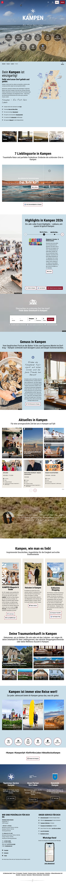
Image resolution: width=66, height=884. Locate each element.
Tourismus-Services (32, 873)
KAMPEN (4, 597)
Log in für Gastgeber (44, 831)
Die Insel (8, 63)
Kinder (44, 320)
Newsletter (18, 874)
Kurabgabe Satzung (44, 833)
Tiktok (5, 855)
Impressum (23, 874)
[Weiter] (62, 234)
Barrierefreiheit (46, 874)
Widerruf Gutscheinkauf (37, 874)
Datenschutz (29, 874)
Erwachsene (38, 320)
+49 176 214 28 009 (11, 844)
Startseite (3, 63)
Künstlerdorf (15, 112)
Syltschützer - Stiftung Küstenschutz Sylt (53, 873)
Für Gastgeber (19, 873)
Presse (14, 873)
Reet (21, 106)
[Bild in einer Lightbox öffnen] (35, 242)
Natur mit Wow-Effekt (13, 109)
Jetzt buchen (50, 319)
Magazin (11, 120)
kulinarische (13, 117)
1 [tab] (49, 186)
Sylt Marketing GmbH (7, 873)
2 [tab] (49, 192)
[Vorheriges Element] (49, 170)
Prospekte (25, 873)
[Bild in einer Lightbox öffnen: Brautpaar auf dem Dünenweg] (33, 574)
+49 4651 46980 (7, 841)
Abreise (21, 320)
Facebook (6, 850)
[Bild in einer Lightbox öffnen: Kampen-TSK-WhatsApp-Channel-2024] (49, 852)
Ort (29, 320)
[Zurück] (25, 234)
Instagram (6, 853)
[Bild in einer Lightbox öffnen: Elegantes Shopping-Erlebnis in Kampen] (55, 574)
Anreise (13, 320)
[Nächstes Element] (49, 195)
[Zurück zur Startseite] (2, 2)
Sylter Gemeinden (40, 873)
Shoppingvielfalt (19, 114)
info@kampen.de (8, 846)
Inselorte (12, 63)
